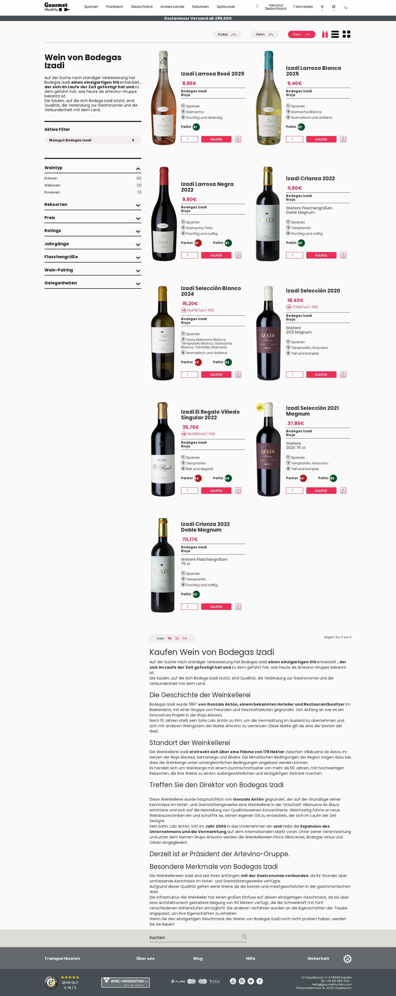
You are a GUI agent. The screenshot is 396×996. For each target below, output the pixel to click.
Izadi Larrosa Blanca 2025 (313, 70)
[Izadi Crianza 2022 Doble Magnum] (166, 565)
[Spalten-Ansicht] (346, 34)
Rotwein (92, 178)
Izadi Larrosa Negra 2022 (207, 187)
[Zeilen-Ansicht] (335, 34)
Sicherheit (318, 958)
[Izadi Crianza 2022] (271, 214)
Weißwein (92, 185)
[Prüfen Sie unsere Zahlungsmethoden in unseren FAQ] (193, 981)
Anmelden (304, 6)
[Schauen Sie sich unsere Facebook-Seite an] (259, 983)
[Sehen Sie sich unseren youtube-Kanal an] (233, 983)
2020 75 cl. (296, 447)
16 (169, 638)
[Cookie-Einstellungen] (341, 958)
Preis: (297, 34)
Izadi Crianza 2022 (310, 178)
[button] (275, 8)
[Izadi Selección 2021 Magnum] (271, 449)
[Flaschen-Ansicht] (325, 34)
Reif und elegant (199, 469)
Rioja (185, 95)
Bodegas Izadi (194, 91)
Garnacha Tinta (199, 228)
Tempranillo (301, 228)
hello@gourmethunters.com (332, 985)
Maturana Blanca (210, 339)
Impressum (343, 988)
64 (185, 638)
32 (177, 638)
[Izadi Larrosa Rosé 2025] (166, 98)
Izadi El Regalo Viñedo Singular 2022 (210, 414)
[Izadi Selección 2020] (271, 333)
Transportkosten (62, 958)
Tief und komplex (305, 353)
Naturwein (200, 6)
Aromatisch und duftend (311, 117)
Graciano (320, 347)
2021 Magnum (299, 332)
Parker (223, 34)
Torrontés (202, 347)
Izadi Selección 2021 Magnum (312, 410)
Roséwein (92, 192)
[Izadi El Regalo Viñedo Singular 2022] (166, 449)
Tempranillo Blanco (197, 343)
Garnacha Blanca (306, 112)
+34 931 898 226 (337, 981)
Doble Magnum (300, 212)
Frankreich (114, 6)
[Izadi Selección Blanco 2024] (166, 333)
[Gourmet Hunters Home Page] (57, 6)
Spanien (91, 6)
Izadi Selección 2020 (313, 290)
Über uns (145, 958)
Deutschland (141, 6)
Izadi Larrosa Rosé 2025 (212, 73)
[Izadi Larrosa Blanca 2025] (271, 98)
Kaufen (216, 139)
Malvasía (219, 347)
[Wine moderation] (125, 982)
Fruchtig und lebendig (204, 117)
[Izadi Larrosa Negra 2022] (166, 214)
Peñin (261, 34)
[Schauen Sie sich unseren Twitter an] (251, 983)
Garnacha (195, 112)
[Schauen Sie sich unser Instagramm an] (242, 983)
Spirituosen (226, 6)
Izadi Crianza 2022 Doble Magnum (205, 527)
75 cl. (186, 563)
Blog (198, 958)
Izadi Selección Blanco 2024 (211, 291)
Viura (190, 339)
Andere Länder (172, 6)
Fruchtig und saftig (202, 233)
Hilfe (250, 958)
